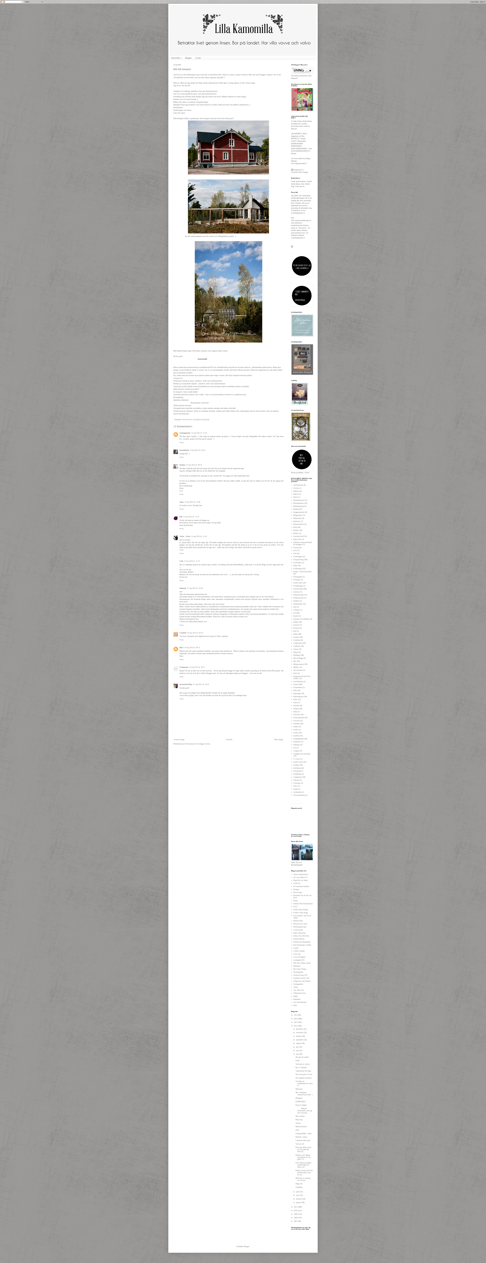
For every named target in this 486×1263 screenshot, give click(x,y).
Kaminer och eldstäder (301, 619)
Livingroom (183, 667)
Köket (295, 634)
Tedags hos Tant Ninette (302, 981)
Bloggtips (299, 1098)
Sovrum (296, 721)
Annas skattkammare (300, 874)
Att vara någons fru (300, 877)
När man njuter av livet (304, 1074)
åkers (295, 1005)
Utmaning (296, 771)
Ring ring (299, 1120)
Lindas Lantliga (299, 951)
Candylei (182, 633)
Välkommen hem (299, 993)
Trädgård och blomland (301, 754)
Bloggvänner (297, 515)
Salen (295, 702)
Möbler (296, 667)
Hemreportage (298, 595)
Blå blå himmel (301, 1127)
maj (297, 1054)
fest (294, 550)
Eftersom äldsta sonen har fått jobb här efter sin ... (303, 1149)
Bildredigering (298, 506)
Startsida (229, 739)
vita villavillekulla (299, 1002)
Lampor (296, 637)
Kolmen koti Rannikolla (302, 942)
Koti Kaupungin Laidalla (302, 945)
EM (180, 517)
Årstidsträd (297, 792)
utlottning (296, 768)
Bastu (295, 497)
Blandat (296, 509)
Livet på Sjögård (299, 957)
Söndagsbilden (298, 739)
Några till (299, 1184)
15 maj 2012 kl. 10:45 (201, 684)
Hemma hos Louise (300, 924)
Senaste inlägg (179, 739)
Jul (294, 613)
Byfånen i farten (301, 1137)
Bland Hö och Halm (300, 880)
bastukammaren (299, 500)
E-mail (198, 58)
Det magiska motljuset (303, 1078)
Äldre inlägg (278, 739)
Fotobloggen (297, 556)
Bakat (295, 494)
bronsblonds (184, 450)
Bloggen (188, 58)
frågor (295, 565)
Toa (294, 748)
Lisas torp (296, 954)
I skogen (296, 610)
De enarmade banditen (301, 886)
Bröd (295, 527)
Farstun (296, 547)
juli (297, 1047)
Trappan (296, 751)
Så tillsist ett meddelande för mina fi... (304, 1083)
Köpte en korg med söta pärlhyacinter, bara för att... (304, 1172)
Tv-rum (296, 759)
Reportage (297, 693)
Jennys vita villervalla (301, 936)
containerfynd (298, 536)
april (298, 1192)
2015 (296, 1015)
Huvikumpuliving (299, 927)
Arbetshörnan (298, 485)
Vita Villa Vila (298, 990)
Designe (296, 889)
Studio (295, 730)
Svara (181, 442)
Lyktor (295, 649)
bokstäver (296, 521)
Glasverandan (298, 589)
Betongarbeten (298, 503)
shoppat (296, 709)
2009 (296, 1214)
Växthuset (296, 783)
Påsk (295, 690)
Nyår (295, 673)
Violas (295, 987)
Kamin (295, 616)
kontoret (296, 625)
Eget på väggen (301, 1105)
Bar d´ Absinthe (301, 1067)
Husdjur (296, 601)
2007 (296, 1221)
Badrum (296, 491)
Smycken (296, 715)
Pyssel (295, 684)
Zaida (295, 789)
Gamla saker (297, 583)
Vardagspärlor (184, 433)
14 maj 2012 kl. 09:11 (197, 667)
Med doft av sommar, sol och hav (303, 1179)
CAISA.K (296, 883)
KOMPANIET (301, 1102)
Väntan (298, 1123)
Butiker (296, 530)
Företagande (297, 577)
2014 (296, 1019)
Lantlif (295, 948)
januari (298, 1202)
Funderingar (297, 569)
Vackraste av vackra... (303, 1064)
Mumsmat (299, 1089)
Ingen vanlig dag (299, 933)
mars (298, 1195)
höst (294, 607)
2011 (296, 1207)
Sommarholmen (299, 718)
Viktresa (296, 780)
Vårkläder (299, 1187)
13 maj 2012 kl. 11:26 (199, 536)
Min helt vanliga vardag (301, 963)
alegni (295, 996)
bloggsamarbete (299, 512)
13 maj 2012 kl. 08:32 (194, 465)
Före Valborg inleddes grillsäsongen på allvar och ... (303, 1165)
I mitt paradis (298, 930)
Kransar (296, 628)
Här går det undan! (302, 1057)
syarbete (296, 736)
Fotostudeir (297, 563)
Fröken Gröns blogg (300, 913)
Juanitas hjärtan (298, 939)
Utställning (297, 774)
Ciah (181, 561)
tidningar (296, 745)
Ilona (181, 647)
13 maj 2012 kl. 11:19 (191, 517)
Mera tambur (300, 1116)
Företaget (296, 580)
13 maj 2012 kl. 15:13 (192, 561)
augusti (299, 1043)
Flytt (295, 553)
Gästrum (296, 592)
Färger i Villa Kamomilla (302, 572)
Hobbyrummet (298, 598)
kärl (294, 631)
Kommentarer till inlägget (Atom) (198, 744)
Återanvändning (299, 795)
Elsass (295, 901)
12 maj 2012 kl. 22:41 (199, 433)
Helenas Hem (298, 921)
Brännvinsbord (298, 524)
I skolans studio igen (303, 1140)
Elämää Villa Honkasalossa (303, 904)
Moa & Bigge (298, 658)
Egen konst (297, 539)
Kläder (295, 622)
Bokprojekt (297, 518)
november (300, 1032)
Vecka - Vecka (184, 536)
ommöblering (298, 681)
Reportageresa (298, 697)
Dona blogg (297, 892)
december (299, 1029)
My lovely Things (299, 969)
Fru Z (295, 907)
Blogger (246, 1246)
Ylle (294, 786)
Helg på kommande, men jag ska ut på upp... (304, 1111)
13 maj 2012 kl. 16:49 (195, 588)
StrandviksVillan (185, 684)
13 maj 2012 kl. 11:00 (192, 502)
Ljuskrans (296, 640)
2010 (296, 1211)
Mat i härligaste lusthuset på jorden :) (304, 1094)
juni (297, 1050)
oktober (299, 1036)
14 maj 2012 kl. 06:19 (195, 633)
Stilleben (296, 724)
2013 (296, 1022)
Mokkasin (296, 966)
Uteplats (296, 765)
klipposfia (296, 999)
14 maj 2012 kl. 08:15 (192, 647)
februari (299, 1199)
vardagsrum (297, 777)
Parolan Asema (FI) (300, 975)
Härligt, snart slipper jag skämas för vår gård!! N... (303, 1157)
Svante (295, 733)
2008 (296, 1218)
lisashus (182, 465)
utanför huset (298, 762)
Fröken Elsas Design (300, 910)
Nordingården (298, 972)
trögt (297, 1130)
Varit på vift (300, 1144)
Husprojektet (297, 604)
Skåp (295, 712)
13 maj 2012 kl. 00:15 (198, 450)
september (300, 1040)
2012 (296, 1026)
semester (296, 706)
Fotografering (298, 560)
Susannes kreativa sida (301, 978)
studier (295, 727)
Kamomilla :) (176, 58)
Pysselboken (297, 687)
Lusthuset (296, 646)
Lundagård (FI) (299, 960)
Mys (294, 661)
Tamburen (297, 742)
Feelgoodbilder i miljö (304, 1133)
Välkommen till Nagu (303, 1071)
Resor (295, 699)
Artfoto (296, 488)
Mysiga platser (298, 664)
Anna (181, 502)
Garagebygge (298, 586)
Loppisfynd (297, 643)
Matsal (295, 652)
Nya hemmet (297, 670)
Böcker (295, 533)
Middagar (296, 655)
